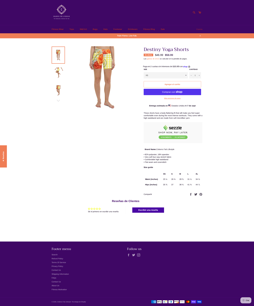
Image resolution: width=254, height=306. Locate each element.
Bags (95, 29)
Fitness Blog (149, 29)
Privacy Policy (57, 266)
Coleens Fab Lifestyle (64, 302)
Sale (163, 29)
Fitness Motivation (59, 289)
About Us (55, 285)
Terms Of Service (59, 262)
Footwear (117, 29)
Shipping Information (60, 274)
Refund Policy (57, 259)
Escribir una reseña (148, 210)
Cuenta (199, 29)
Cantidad (193, 69)
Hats (105, 29)
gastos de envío (153, 59)
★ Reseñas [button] (3, 156)
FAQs (54, 278)
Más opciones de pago (172, 98)
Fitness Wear (58, 29)
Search (55, 255)
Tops (71, 29)
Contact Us (56, 270)
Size (145, 69)
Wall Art (83, 29)
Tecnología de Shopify (79, 302)
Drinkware (132, 29)
